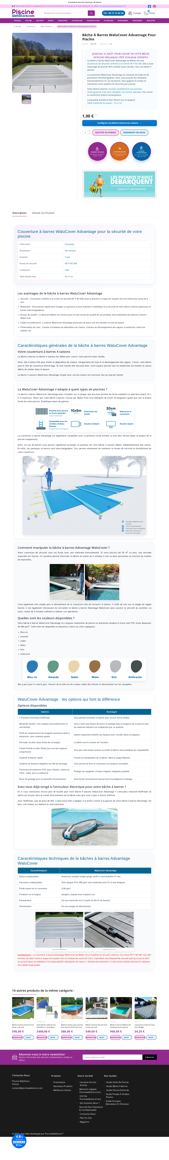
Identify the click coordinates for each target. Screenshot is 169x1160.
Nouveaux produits (62, 1086)
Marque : (86, 44)
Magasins (84, 1122)
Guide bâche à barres (117, 1086)
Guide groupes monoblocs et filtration (117, 1102)
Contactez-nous (21, 1075)
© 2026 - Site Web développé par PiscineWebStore (37, 1133)
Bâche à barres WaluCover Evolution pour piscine (120, 1026)
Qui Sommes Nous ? (90, 1103)
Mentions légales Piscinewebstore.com (90, 1091)
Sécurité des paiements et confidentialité (91, 1108)
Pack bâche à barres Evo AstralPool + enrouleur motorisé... (46, 1026)
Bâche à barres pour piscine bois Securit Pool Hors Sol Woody (72, 1026)
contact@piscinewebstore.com (27, 1088)
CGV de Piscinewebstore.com (90, 1097)
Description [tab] (19, 213)
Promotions (59, 1082)
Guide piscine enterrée (117, 1090)
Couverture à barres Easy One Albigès (145, 1026)
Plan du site (86, 1118)
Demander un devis (134, 132)
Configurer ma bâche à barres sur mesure (119, 123)
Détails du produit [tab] (43, 213)
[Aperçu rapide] (32, 999)
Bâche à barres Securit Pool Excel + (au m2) (23, 1026)
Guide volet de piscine (117, 1082)
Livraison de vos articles (88, 1084)
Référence (104, 44)
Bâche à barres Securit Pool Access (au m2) (96, 1026)
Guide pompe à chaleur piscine (118, 1095)
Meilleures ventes (62, 1090)
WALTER (93, 44)
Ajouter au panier (105, 132)
